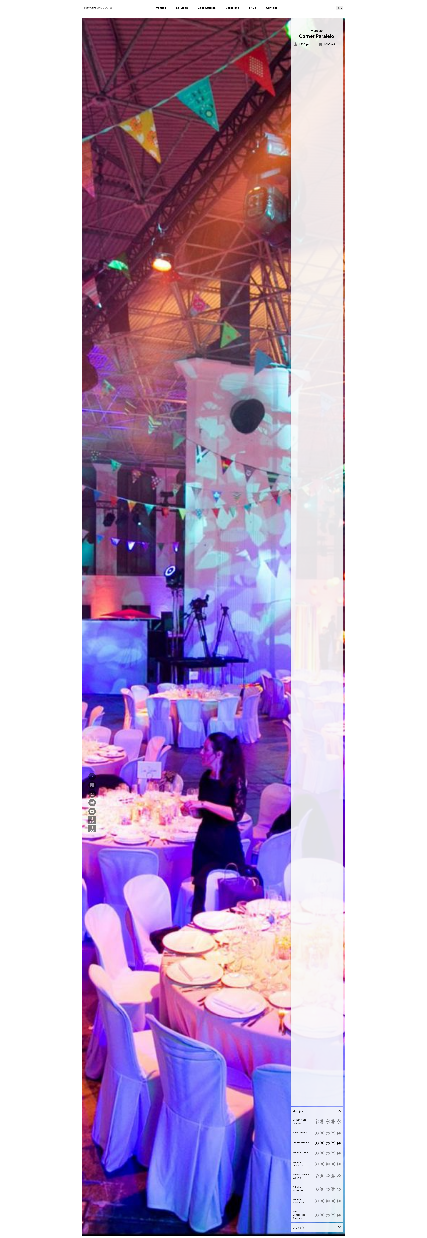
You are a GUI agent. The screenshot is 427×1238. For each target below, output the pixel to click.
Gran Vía (298, 1227)
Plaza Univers (300, 1132)
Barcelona (232, 7)
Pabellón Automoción (299, 1201)
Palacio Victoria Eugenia (301, 1176)
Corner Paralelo (301, 1142)
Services (182, 7)
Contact (271, 7)
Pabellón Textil (300, 1152)
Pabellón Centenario (298, 1164)
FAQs (252, 7)
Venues (161, 7)
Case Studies (207, 7)
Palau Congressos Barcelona (299, 1214)
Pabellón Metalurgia (298, 1189)
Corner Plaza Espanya (299, 1121)
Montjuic (298, 1111)
